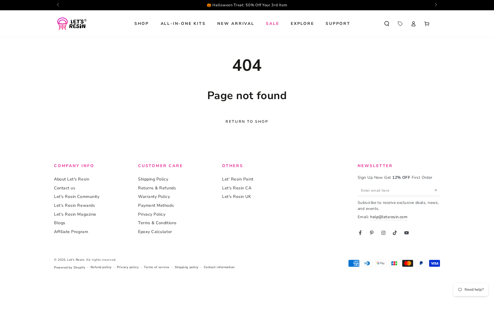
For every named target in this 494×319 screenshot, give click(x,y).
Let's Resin (75, 260)
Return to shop (247, 121)
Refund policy (101, 267)
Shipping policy (187, 267)
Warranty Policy (154, 196)
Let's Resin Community (76, 196)
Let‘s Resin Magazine (75, 214)
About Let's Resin (71, 179)
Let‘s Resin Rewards (74, 205)
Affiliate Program (71, 231)
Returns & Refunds (157, 188)
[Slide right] (435, 5)
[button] (386, 23)
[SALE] (400, 23)
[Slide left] (58, 5)
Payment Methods (156, 205)
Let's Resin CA (237, 188)
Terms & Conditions (157, 223)
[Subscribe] (437, 190)
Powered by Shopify (69, 267)
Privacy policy (128, 267)
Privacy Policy (152, 214)
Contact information (219, 267)
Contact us (64, 188)
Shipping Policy (153, 179)
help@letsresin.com (388, 217)
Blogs (59, 223)
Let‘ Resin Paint (238, 179)
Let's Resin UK (236, 196)
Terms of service (157, 267)
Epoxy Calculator (155, 231)
